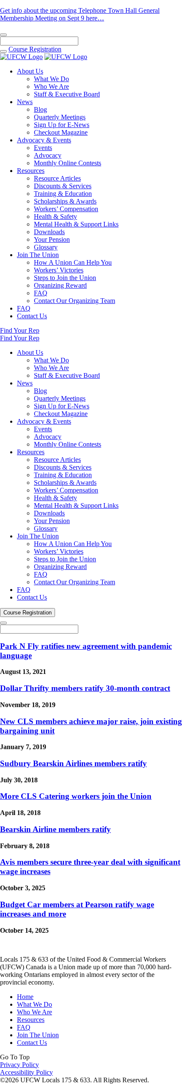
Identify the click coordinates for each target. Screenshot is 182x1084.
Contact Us (32, 316)
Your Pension (52, 239)
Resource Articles (57, 178)
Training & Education (63, 193)
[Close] (3, 35)
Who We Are (51, 86)
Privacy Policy (19, 1064)
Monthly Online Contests (67, 163)
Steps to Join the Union (65, 277)
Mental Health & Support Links (76, 224)
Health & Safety (55, 216)
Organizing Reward (60, 285)
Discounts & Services (62, 186)
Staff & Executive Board (67, 94)
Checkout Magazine (61, 132)
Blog (40, 109)
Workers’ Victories (58, 270)
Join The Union (38, 254)
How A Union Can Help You (73, 262)
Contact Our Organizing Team (74, 300)
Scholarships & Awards (65, 201)
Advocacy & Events (44, 140)
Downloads (49, 231)
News (25, 101)
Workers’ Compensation (66, 208)
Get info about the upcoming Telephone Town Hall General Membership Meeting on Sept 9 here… (80, 14)
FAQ (40, 293)
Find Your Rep (19, 330)
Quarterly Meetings (59, 117)
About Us (30, 71)
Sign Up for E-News (61, 124)
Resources (30, 170)
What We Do (51, 78)
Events (43, 147)
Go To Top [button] (15, 1057)
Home (25, 996)
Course (34, 49)
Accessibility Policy (26, 1072)
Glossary (46, 247)
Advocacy (47, 155)
